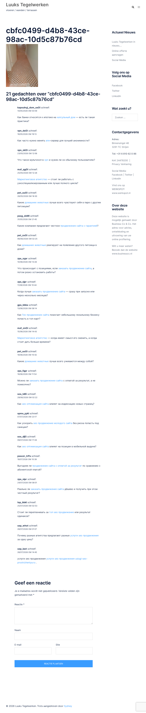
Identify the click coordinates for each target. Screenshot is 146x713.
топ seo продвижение (61, 512)
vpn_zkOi (22, 150)
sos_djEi (22, 436)
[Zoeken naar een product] (133, 7)
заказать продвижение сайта (75, 268)
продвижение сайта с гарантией (78, 225)
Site (58, 644)
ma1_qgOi (22, 169)
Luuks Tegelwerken (27, 4)
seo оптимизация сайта (35, 403)
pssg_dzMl (23, 215)
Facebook (117, 85)
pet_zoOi (22, 235)
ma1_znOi (22, 328)
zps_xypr (22, 258)
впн (48, 140)
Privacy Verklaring (121, 164)
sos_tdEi (22, 394)
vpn (46, 159)
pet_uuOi (22, 192)
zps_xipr (22, 479)
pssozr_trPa (24, 456)
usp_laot (22, 548)
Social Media (119, 60)
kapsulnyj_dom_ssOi (28, 107)
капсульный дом (66, 117)
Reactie (19, 604)
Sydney (68, 706)
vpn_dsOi (22, 130)
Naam (18, 630)
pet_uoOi (22, 351)
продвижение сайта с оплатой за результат (57, 465)
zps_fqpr (22, 370)
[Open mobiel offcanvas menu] (139, 7)
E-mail (18, 644)
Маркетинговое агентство (32, 179)
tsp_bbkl (22, 502)
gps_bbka (22, 304)
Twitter (115, 90)
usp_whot (22, 525)
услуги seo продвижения (84, 535)
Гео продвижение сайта (35, 314)
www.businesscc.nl (122, 253)
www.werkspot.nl (121, 193)
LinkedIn (116, 96)
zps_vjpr (22, 281)
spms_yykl (23, 413)
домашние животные (37, 202)
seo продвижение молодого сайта (52, 423)
